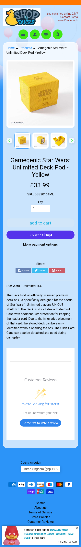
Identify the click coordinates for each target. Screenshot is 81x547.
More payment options (40, 244)
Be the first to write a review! (40, 423)
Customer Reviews (41, 522)
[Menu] (23, 34)
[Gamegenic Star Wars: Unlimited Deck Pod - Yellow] (22, 141)
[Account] (35, 34)
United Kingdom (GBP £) (39, 469)
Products (25, 48)
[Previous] (9, 140)
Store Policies (40, 517)
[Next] (72, 140)
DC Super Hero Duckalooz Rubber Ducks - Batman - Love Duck (49, 533)
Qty (40, 202)
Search (40, 503)
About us (40, 508)
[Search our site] (58, 34)
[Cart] (46, 34)
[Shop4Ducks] (21, 17)
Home (10, 48)
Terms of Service (40, 512)
